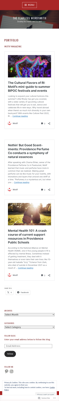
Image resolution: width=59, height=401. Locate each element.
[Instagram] (11, 371)
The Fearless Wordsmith (29, 18)
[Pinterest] (6, 371)
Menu (31, 5)
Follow (10, 354)
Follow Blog (10, 335)
